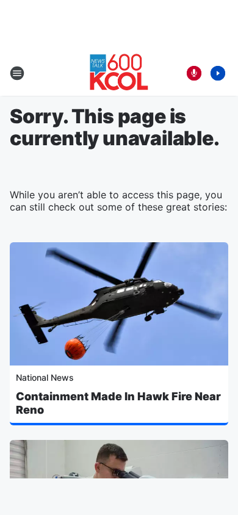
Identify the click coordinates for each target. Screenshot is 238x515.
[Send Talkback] (194, 73)
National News (45, 377)
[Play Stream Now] (218, 73)
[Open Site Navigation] (17, 73)
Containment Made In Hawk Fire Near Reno (118, 403)
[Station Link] (119, 73)
